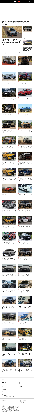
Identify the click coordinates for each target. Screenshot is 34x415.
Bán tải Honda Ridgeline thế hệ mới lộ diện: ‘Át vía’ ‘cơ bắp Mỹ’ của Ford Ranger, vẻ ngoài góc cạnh (9, 83)
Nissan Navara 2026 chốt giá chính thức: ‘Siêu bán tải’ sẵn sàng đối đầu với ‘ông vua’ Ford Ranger (9, 323)
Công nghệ (19, 380)
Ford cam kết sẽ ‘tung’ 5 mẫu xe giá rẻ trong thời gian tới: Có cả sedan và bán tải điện (24, 323)
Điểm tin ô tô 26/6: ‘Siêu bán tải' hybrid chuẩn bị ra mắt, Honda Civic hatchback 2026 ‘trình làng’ (24, 99)
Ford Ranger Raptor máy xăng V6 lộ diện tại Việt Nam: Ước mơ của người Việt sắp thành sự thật (25, 370)
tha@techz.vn (14, 396)
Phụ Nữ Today (4, 382)
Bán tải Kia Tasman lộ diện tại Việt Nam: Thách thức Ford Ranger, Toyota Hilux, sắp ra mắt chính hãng (9, 131)
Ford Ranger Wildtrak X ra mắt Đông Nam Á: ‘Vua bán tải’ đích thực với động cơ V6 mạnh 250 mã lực (9, 227)
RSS (18, 385)
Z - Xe (19, 382)
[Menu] (31, 1)
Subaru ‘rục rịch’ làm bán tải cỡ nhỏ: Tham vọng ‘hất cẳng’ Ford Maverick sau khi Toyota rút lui (24, 291)
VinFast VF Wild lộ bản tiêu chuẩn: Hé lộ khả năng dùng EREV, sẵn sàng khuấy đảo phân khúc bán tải (9, 67)
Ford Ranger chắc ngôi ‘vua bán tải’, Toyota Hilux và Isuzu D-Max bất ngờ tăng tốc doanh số (9, 307)
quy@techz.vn (6, 395)
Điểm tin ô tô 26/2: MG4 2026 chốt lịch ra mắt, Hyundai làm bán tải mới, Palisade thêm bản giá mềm (9, 275)
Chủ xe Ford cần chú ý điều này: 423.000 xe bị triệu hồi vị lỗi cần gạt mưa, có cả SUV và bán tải (25, 179)
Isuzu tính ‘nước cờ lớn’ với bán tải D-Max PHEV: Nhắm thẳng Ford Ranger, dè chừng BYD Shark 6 (9, 354)
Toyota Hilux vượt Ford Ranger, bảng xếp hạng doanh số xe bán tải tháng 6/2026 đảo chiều (25, 83)
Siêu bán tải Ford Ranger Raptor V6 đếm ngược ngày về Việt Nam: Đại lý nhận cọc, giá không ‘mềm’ (9, 195)
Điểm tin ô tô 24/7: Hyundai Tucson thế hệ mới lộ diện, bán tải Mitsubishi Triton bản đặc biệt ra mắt (24, 67)
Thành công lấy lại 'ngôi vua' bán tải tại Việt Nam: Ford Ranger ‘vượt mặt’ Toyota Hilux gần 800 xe (9, 179)
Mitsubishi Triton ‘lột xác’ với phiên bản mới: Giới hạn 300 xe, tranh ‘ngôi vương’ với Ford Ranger (25, 147)
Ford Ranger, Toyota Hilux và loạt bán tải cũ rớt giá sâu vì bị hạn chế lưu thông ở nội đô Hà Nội (25, 211)
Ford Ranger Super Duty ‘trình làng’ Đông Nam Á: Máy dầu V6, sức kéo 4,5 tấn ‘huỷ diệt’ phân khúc (24, 243)
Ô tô (2, 46)
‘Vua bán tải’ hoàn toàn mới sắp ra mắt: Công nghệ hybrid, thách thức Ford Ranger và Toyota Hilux (9, 115)
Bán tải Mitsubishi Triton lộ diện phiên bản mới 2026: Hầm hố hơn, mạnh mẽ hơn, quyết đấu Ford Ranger (25, 163)
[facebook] (21, 402)
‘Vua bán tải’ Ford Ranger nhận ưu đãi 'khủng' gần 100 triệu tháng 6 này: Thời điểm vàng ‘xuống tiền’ (25, 131)
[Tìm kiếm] (29, 1)
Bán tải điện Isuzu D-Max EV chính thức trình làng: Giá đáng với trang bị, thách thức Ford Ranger (9, 259)
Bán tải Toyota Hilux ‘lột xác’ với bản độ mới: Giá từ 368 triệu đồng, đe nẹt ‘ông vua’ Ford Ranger (25, 195)
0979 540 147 (7, 394)
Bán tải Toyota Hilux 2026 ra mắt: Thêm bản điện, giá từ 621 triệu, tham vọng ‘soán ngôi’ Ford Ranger (9, 211)
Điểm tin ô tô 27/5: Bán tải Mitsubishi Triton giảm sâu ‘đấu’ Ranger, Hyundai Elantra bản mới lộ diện (9, 147)
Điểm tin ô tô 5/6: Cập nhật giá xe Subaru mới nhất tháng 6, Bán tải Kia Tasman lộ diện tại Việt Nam (25, 115)
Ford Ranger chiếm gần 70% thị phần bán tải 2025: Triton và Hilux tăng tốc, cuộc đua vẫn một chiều (9, 370)
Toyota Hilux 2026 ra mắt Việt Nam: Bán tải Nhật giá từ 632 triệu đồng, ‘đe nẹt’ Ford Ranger (25, 354)
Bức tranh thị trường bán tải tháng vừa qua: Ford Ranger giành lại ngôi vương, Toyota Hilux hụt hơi (9, 163)
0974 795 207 (9, 396)
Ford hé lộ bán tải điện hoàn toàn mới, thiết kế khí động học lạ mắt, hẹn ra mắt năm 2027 (25, 307)
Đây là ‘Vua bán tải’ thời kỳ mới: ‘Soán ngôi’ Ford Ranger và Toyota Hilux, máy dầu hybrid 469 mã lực (9, 99)
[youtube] (24, 402)
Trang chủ (3, 380)
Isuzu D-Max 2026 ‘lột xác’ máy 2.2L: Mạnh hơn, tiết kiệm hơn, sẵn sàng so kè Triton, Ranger (9, 243)
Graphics (4, 389)
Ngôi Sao (19, 383)
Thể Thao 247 (20, 386)
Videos (4, 386)
